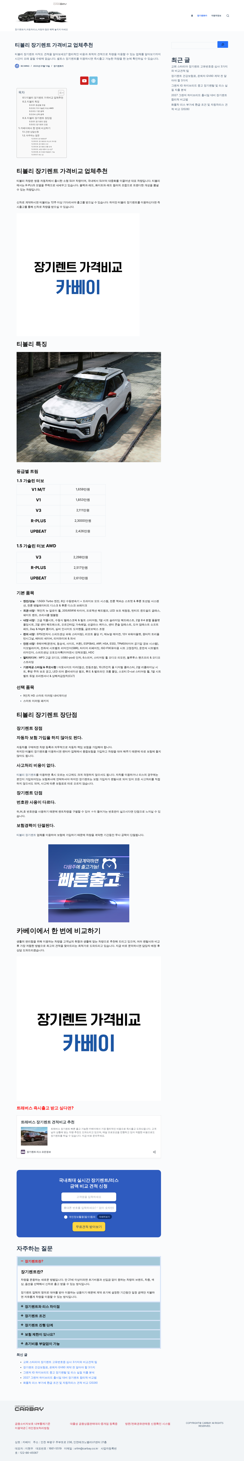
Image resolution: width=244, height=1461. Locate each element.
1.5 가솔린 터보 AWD (45, 108)
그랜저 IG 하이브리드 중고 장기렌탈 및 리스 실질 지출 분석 (58, 1372)
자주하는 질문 (33, 135)
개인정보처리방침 (38, 1428)
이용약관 (20, 1428)
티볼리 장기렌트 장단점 (39, 118)
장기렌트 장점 (41, 121)
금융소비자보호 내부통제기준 (32, 1423)
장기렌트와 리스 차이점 (42, 1306)
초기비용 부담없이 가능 (47, 152)
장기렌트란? (42, 139)
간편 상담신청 (32, 131)
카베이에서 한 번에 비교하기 (35, 128)
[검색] (222, 44)
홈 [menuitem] (192, 15)
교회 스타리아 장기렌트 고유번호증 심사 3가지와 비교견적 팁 (60, 1362)
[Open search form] (228, 15)
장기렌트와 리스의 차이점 (47, 141)
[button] (89, 1261)
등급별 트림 (41, 105)
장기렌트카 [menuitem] (202, 15)
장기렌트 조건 (43, 144)
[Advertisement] (200, 141)
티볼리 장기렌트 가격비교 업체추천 (44, 97)
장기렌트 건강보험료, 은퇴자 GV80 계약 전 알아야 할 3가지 (59, 1367)
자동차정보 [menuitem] (216, 15)
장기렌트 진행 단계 (45, 147)
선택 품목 (40, 114)
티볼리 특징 (33, 101)
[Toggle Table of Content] (59, 93)
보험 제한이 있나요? (46, 149)
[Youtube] (84, 81)
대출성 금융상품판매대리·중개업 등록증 (94, 1423)
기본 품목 (40, 111)
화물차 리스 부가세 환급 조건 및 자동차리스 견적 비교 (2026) (60, 1382)
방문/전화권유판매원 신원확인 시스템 (147, 1423)
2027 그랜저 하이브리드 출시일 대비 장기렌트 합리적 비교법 (60, 1377)
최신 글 (41, 154)
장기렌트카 (59, 66)
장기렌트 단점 (42, 124)
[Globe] (93, 81)
